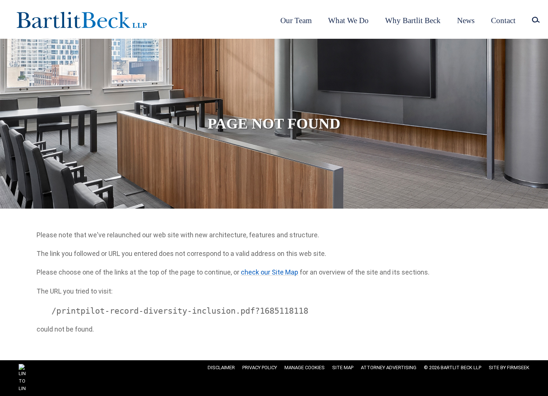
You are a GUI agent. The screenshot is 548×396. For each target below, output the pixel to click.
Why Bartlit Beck (413, 20)
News (466, 20)
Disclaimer (221, 367)
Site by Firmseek (509, 367)
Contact (503, 20)
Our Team (296, 20)
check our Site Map (269, 272)
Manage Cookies (304, 367)
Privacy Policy (259, 367)
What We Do (348, 20)
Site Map (342, 367)
